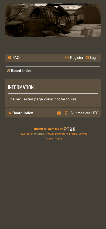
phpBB (38, 133)
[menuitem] (14, 58)
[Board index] (53, 20)
